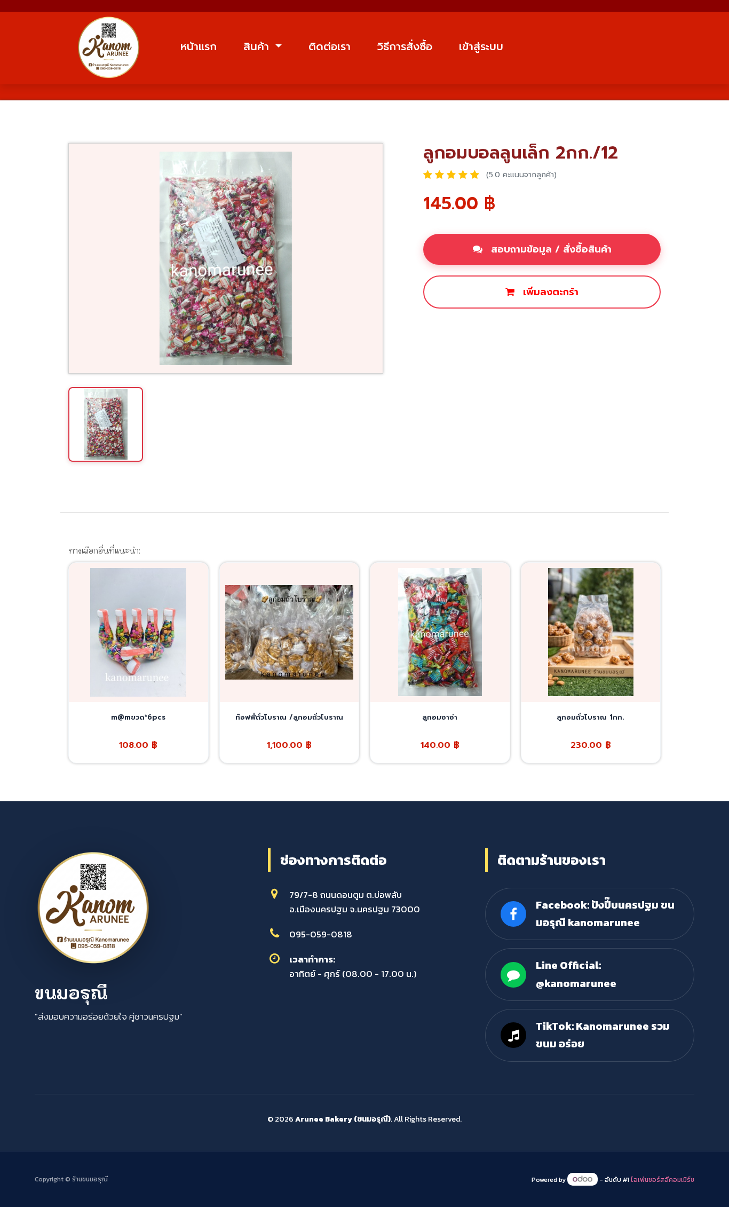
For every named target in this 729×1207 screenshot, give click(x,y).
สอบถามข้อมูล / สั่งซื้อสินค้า (550, 249)
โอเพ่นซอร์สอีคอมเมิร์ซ (662, 1180)
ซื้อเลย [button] (451, 328)
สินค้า (258, 46)
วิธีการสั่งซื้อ (404, 46)
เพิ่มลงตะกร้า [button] (549, 292)
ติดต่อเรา (329, 46)
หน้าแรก (198, 46)
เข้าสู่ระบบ (481, 46)
